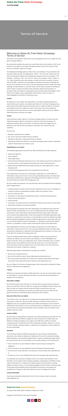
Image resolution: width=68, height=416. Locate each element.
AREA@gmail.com (51, 238)
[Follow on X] (35, 400)
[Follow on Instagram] (32, 400)
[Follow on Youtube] (39, 400)
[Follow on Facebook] (28, 400)
